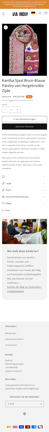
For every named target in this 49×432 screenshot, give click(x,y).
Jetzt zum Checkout (24, 126)
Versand (11, 100)
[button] (3, 14)
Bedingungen (10, 333)
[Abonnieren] (41, 404)
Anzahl (4, 104)
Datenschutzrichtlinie (14, 339)
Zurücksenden (11, 345)
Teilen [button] (7, 210)
